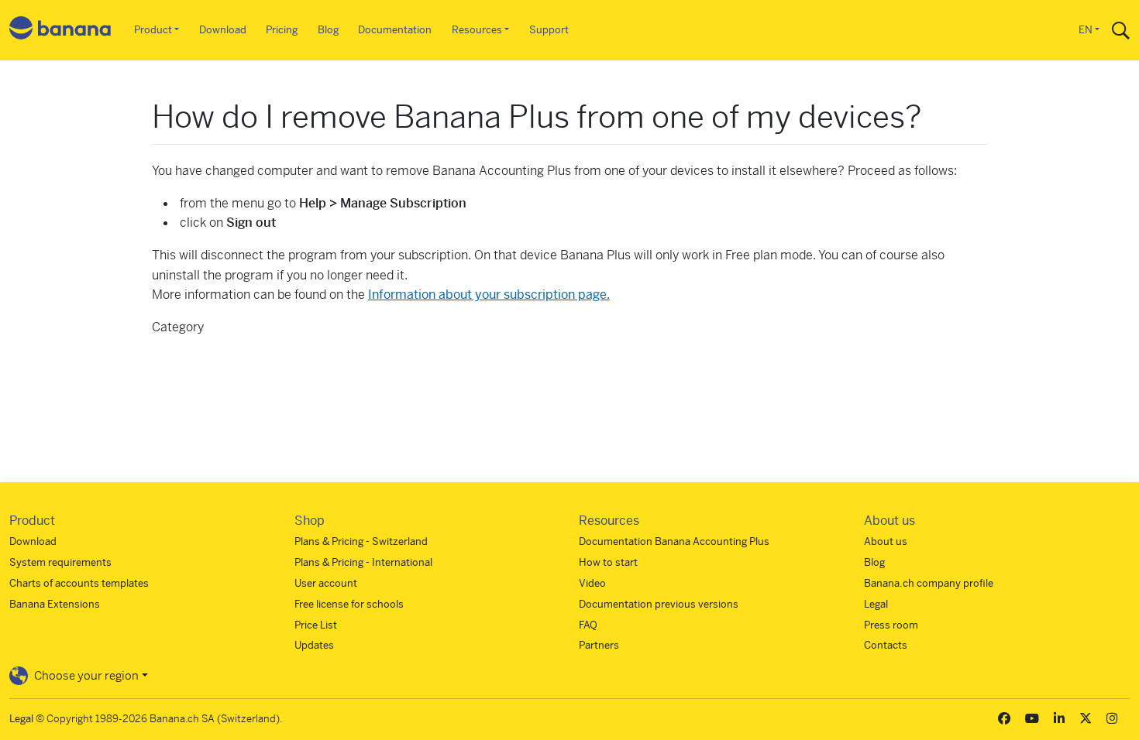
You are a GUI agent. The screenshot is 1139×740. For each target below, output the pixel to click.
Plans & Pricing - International (363, 562)
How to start (608, 562)
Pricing (282, 29)
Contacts (885, 645)
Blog (328, 29)
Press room (891, 625)
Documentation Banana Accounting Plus (674, 541)
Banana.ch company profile (928, 583)
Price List (315, 625)
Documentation (395, 29)
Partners (599, 645)
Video (592, 583)
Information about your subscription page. (489, 294)
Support (549, 29)
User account (325, 583)
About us (885, 541)
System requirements (60, 562)
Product (153, 29)
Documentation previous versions (658, 604)
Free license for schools (349, 604)
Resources (477, 29)
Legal (876, 604)
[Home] (60, 30)
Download (222, 29)
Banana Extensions (54, 604)
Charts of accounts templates (79, 583)
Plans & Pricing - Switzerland (361, 541)
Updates (314, 645)
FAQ (588, 625)
